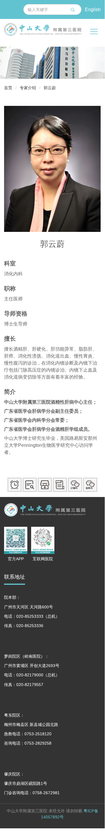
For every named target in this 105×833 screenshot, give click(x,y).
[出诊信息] (29, 484)
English (93, 9)
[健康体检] (60, 484)
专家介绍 (28, 87)
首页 (8, 87)
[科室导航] (44, 484)
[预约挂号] (14, 484)
